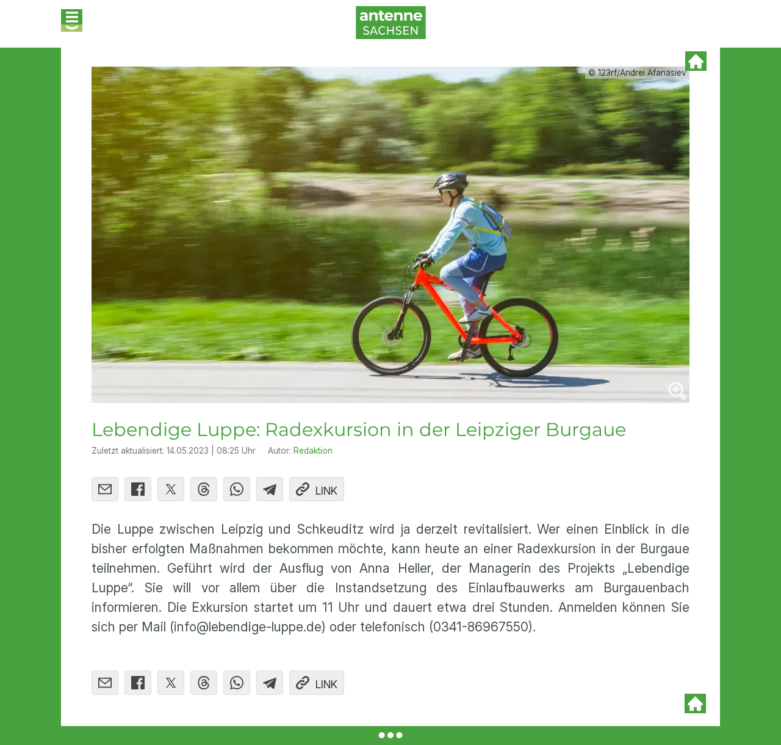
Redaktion (313, 451)
